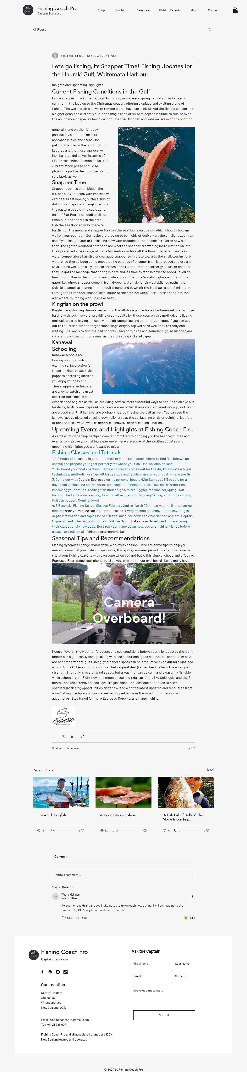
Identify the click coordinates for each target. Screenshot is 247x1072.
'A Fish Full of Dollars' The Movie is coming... (183, 817)
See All (210, 769)
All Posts (39, 29)
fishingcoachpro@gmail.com (69, 1019)
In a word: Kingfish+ (52, 815)
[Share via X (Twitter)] (63, 736)
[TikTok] (65, 972)
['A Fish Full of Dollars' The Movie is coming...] (186, 792)
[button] (235, 10)
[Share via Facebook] (54, 736)
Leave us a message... (148, 990)
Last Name (182, 963)
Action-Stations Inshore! (119, 815)
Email (137, 976)
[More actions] (192, 55)
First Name (140, 963)
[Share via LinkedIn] (73, 736)
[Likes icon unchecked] (63, 917)
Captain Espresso (54, 959)
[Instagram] (50, 972)
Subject (180, 976)
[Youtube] (58, 972)
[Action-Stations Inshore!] (124, 792)
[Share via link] (82, 736)
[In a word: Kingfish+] (61, 792)
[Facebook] (42, 972)
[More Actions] (192, 896)
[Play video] (123, 603)
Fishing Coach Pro (64, 951)
